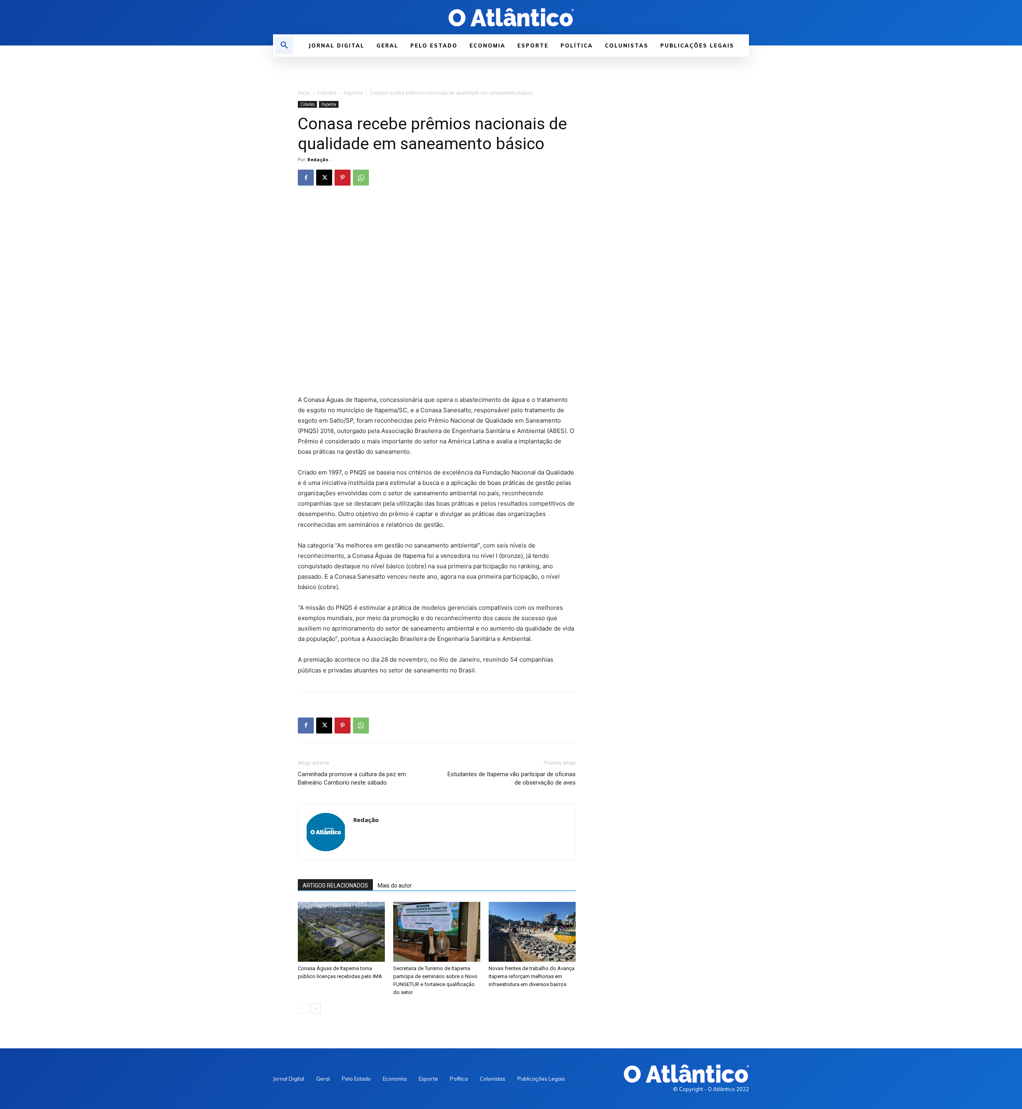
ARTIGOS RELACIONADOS (335, 885)
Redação (317, 159)
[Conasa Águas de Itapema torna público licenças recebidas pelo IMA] (341, 932)
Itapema (353, 92)
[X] (324, 178)
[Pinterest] (343, 178)
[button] (284, 45)
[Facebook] (306, 178)
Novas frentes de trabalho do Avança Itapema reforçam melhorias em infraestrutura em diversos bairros (531, 976)
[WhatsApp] (361, 178)
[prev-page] (303, 1008)
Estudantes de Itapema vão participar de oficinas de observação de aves (512, 778)
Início (304, 92)
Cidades (326, 92)
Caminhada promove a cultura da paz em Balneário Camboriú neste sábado (352, 778)
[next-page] (316, 1008)
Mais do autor (395, 885)
